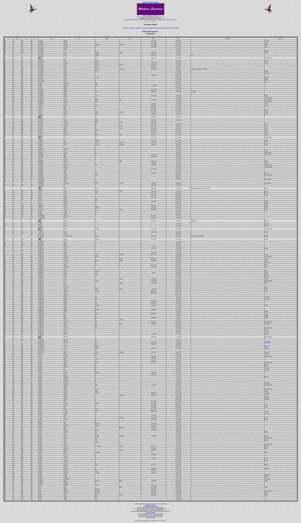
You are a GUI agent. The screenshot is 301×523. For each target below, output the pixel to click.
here (147, 15)
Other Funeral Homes (150, 517)
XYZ (176, 28)
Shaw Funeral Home (150, 512)
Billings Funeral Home (150, 505)
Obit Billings (267, 342)
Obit (192, 54)
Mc (152, 28)
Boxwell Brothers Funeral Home (150, 506)
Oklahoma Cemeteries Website (150, 2)
